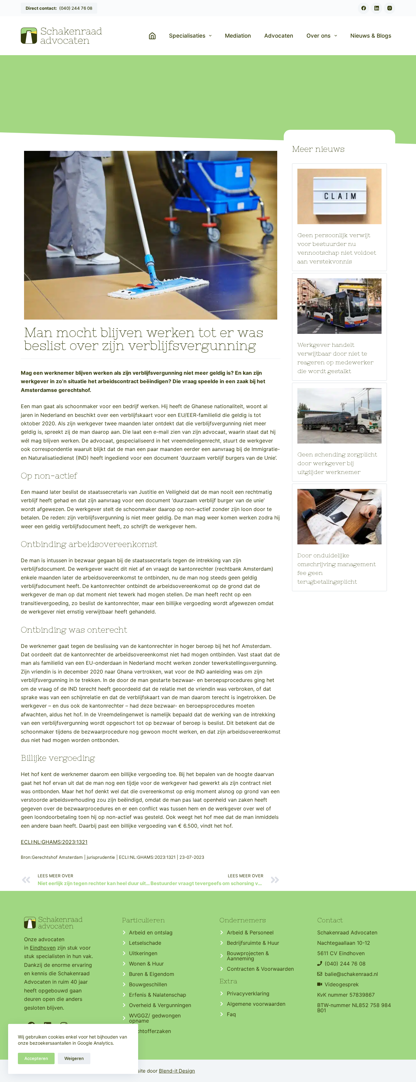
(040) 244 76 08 (59, 8)
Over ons (318, 35)
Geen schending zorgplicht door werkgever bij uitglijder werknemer (337, 463)
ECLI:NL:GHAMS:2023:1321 (54, 842)
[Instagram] (389, 8)
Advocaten (278, 35)
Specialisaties (187, 35)
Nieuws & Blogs (370, 35)
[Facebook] (363, 8)
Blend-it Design (177, 1071)
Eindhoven (43, 947)
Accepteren (36, 1058)
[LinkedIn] (376, 8)
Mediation (238, 35)
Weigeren (74, 1058)
